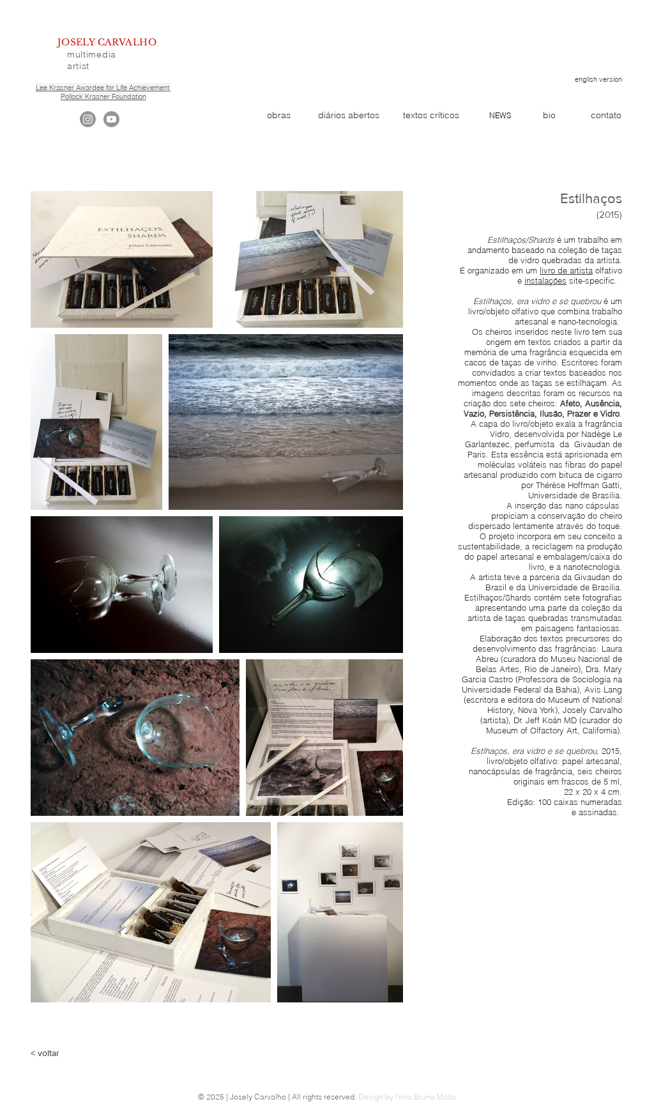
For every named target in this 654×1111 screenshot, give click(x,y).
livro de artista (566, 270)
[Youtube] (111, 119)
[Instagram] (88, 119)
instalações (545, 280)
